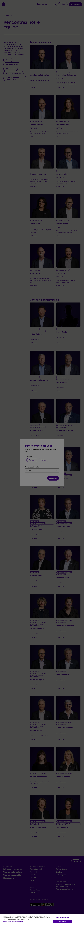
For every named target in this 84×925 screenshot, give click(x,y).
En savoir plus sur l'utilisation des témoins (13, 921)
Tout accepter (62, 921)
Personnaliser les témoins (62, 917)
